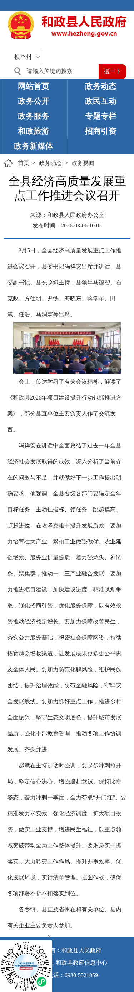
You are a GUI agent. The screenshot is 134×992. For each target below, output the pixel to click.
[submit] (112, 71)
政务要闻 (82, 163)
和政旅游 (33, 131)
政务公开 (33, 101)
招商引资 (100, 131)
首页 (23, 163)
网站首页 (33, 86)
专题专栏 (100, 116)
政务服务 (33, 116)
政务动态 (100, 86)
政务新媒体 (33, 145)
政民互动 (100, 101)
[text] (53, 71)
